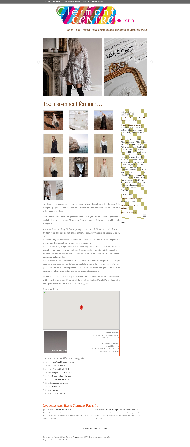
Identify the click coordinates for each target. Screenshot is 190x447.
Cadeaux (124, 130)
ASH (138, 142)
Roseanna (130, 180)
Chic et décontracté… (64, 409)
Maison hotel (125, 164)
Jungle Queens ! (59, 393)
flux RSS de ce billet (128, 201)
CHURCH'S (140, 147)
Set (122, 182)
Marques (86, 1)
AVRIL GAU (131, 144)
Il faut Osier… (58, 386)
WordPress (54, 440)
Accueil (47, 1)
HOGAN (141, 149)
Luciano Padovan (137, 159)
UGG (123, 187)
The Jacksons (134, 185)
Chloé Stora (131, 147)
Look (123, 132)
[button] (81, 307)
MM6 (144, 169)
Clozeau (124, 149)
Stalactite (127, 182)
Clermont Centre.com (73, 437)
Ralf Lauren (130, 177)
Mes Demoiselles (135, 169)
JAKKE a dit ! (59, 365)
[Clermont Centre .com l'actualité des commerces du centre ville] (95, 15)
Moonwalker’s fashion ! (62, 375)
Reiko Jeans (140, 177)
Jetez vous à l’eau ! (61, 379)
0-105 (131, 139)
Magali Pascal (139, 162)
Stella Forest (136, 182)
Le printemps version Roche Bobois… (123, 409)
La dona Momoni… (60, 382)
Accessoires (125, 127)
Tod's (142, 185)
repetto (123, 180)
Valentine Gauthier (132, 187)
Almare (123, 142)
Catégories (57, 1)
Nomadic (134, 172)
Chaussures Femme (135, 130)
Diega (135, 149)
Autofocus (66, 440)
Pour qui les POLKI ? (62, 368)
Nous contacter (97, 1)
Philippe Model (134, 175)
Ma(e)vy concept (127, 162)
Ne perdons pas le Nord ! (63, 372)
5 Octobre (138, 139)
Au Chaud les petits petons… (64, 361)
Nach (128, 172)
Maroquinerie (131, 132)
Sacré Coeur (139, 180)
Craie (130, 149)
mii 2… (56, 389)
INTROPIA (130, 152)
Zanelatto (124, 190)
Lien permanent (126, 194)
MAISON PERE (137, 164)
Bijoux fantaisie (136, 127)
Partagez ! (124, 222)
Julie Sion (135, 154)
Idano (123, 152)
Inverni (138, 152)
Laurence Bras (133, 157)
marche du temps (127, 167)
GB (139, 117)
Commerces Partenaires (72, 1)
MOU (123, 172)
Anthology (131, 142)
